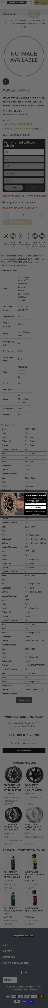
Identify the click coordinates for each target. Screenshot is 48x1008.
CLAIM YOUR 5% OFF (35, 507)
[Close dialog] (46, 494)
